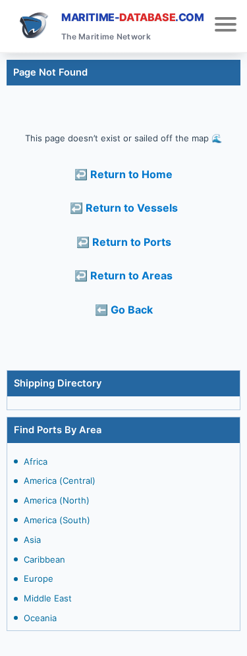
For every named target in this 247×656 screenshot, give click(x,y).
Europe (38, 578)
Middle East (48, 598)
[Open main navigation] (225, 26)
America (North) (57, 500)
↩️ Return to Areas (123, 275)
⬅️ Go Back (124, 309)
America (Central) (60, 480)
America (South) (57, 520)
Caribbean (44, 559)
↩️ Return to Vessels (124, 207)
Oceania (40, 618)
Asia (32, 539)
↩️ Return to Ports (123, 241)
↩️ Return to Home (123, 174)
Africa (35, 461)
